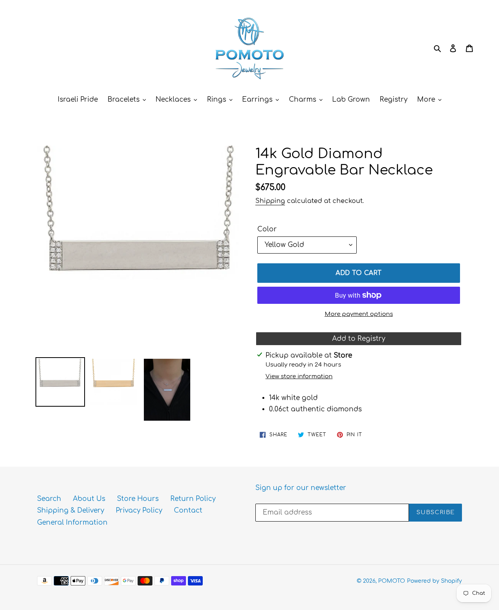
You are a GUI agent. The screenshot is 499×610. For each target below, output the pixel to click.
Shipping (270, 201)
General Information (72, 522)
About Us (89, 498)
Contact (188, 510)
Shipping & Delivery (70, 510)
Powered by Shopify (434, 581)
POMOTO (391, 581)
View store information (299, 376)
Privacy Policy (139, 510)
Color (267, 229)
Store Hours (138, 498)
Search (49, 498)
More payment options (359, 314)
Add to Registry (358, 338)
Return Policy (193, 498)
